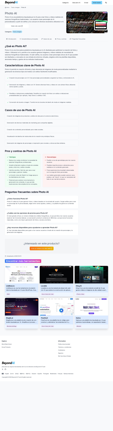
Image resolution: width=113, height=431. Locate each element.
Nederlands (53, 373)
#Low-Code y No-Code (47, 294)
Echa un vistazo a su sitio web (40, 248)
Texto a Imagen (15, 7)
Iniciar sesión (97, 2)
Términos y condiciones (64, 347)
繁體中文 (22, 373)
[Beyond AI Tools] (8, 363)
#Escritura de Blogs (11, 326)
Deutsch (34, 373)
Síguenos (60, 353)
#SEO (8, 294)
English (7, 373)
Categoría (65, 2)
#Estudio (79, 326)
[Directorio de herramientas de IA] (11, 2)
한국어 (12, 373)
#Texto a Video (80, 294)
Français (60, 373)
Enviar (86, 2)
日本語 (17, 373)
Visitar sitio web (16, 26)
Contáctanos (61, 350)
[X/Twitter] (2, 369)
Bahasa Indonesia (68, 373)
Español (40, 373)
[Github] (5, 369)
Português (46, 373)
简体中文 (28, 373)
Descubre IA (76, 2)
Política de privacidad (64, 344)
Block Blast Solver (7, 344)
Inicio (8, 7)
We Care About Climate (64, 356)
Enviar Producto (6, 347)
